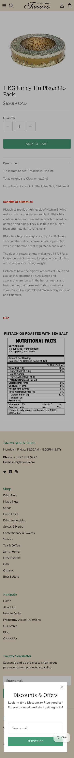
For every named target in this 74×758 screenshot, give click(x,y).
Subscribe (35, 741)
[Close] (62, 687)
